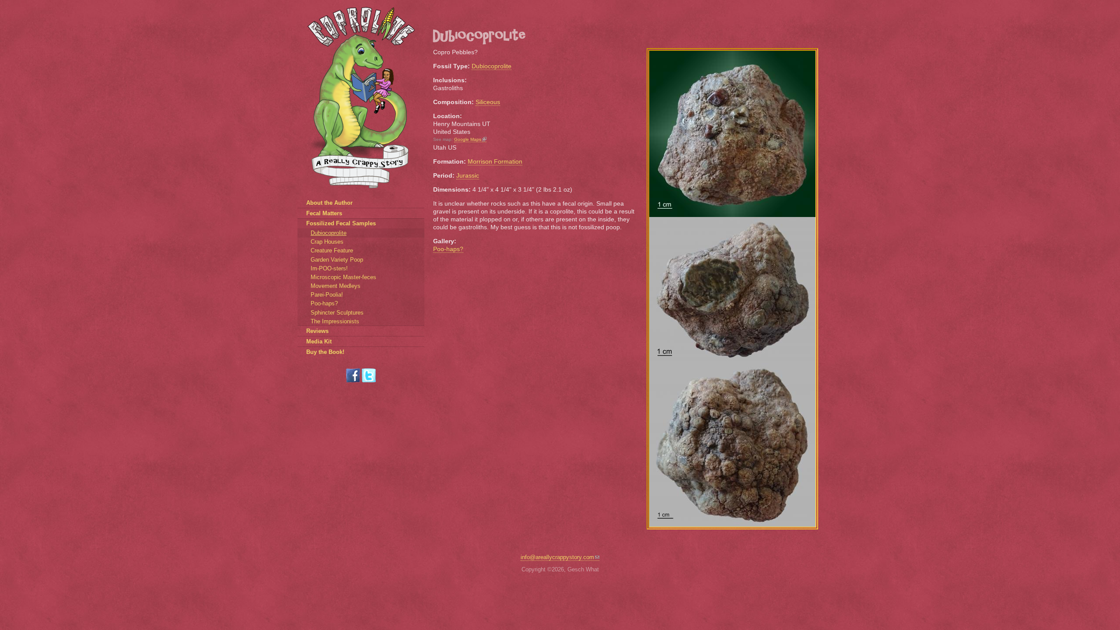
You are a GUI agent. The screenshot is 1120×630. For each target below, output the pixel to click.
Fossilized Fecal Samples (341, 223)
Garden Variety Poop (337, 259)
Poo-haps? (448, 248)
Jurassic (467, 175)
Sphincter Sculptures (337, 312)
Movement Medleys (335, 286)
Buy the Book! (325, 352)
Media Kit (319, 341)
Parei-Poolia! (327, 294)
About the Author (329, 203)
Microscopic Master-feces (343, 277)
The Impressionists (335, 321)
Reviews (317, 331)
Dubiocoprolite (491, 66)
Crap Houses (327, 241)
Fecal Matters (324, 213)
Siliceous (488, 101)
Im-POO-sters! (329, 268)
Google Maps (467, 139)
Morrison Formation (495, 161)
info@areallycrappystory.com (557, 557)
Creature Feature (332, 250)
